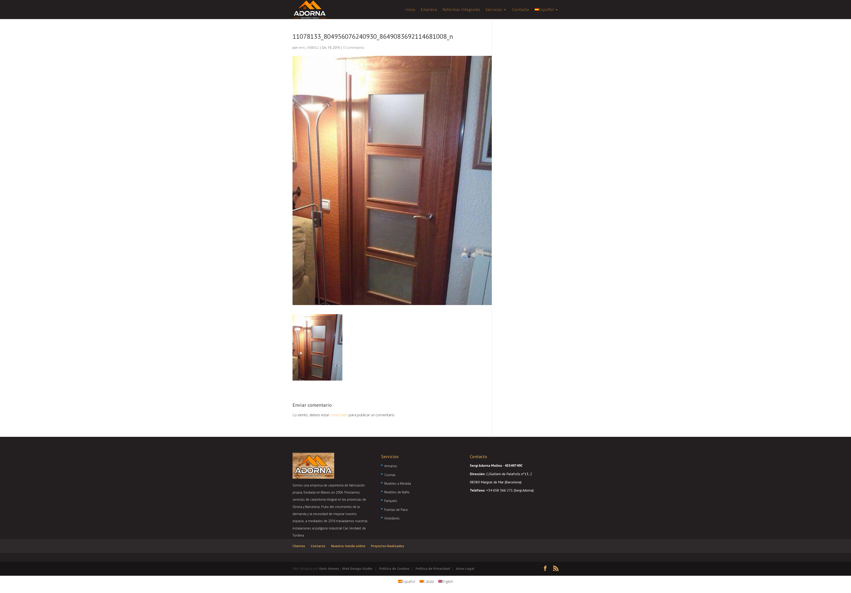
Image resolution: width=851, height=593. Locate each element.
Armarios (390, 466)
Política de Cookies (394, 568)
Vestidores (392, 518)
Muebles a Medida (397, 483)
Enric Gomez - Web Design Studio (345, 568)
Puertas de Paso (396, 509)
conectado (339, 414)
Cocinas (390, 475)
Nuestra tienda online (348, 546)
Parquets (390, 501)
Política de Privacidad (433, 568)
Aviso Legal (465, 568)
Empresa (429, 10)
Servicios (494, 10)
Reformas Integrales (461, 10)
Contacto (520, 10)
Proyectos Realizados (387, 546)
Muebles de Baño (397, 492)
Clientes (299, 546)
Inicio (410, 10)
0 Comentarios (353, 47)
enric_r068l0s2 (309, 47)
